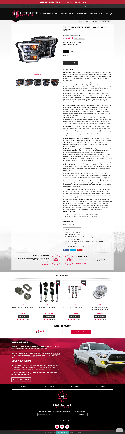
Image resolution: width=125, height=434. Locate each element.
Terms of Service (99, 386)
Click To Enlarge (37, 75)
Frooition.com (77, 432)
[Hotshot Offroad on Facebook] (57, 426)
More (100, 14)
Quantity (65, 55)
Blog (46, 352)
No (65, 51)
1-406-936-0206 (90, 6)
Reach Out (56, 354)
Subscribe (82, 414)
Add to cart (22, 316)
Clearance (93, 14)
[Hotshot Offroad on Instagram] (62, 426)
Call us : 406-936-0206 (63, 421)
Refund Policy (49, 386)
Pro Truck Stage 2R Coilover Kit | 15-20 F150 (74, 307)
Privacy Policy (25, 386)
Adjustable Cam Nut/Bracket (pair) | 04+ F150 (23, 307)
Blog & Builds (82, 14)
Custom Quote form (20, 379)
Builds (54, 352)
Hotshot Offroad (51, 432)
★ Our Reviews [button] (62, 432)
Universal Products (67, 14)
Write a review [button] (81, 332)
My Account (99, 6)
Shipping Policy (81, 263)
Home (39, 14)
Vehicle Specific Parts (50, 14)
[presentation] (13, 83)
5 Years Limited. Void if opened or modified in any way (87, 219)
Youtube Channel (28, 352)
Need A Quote (32, 356)
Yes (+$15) (71, 51)
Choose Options (100, 316)
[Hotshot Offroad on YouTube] (67, 426)
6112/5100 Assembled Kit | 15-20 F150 (48, 307)
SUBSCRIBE (45, 264)
